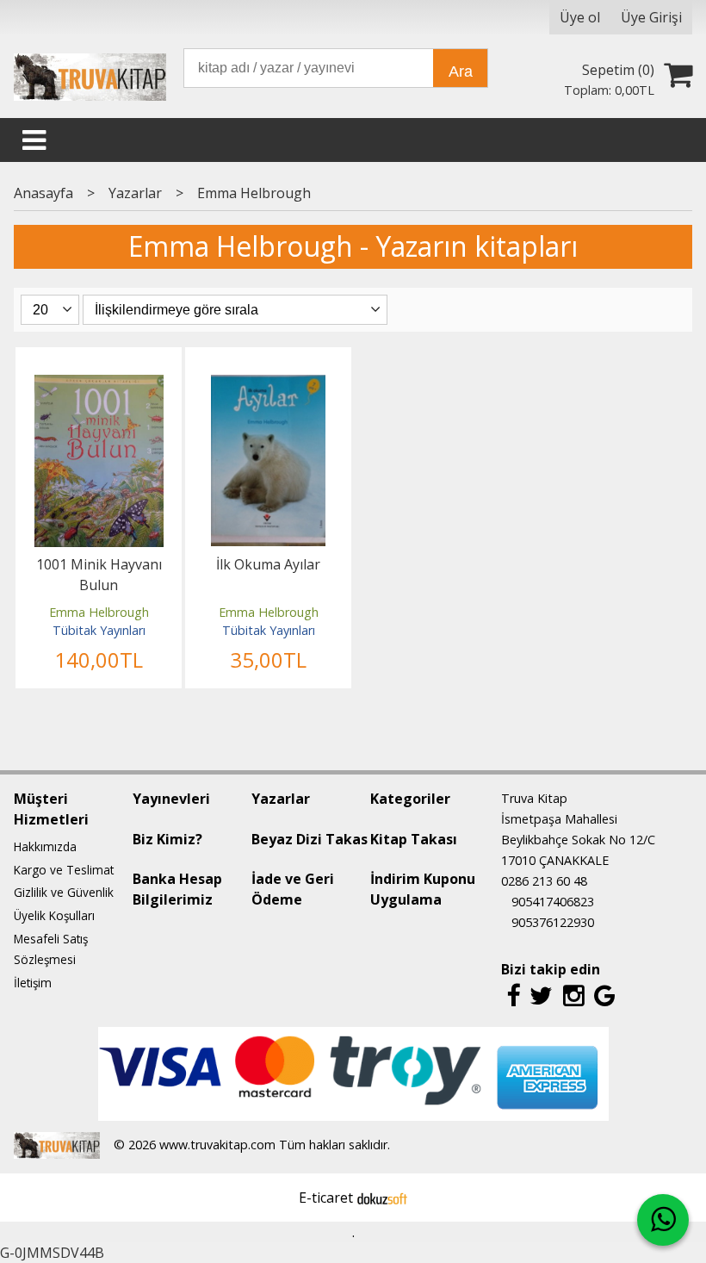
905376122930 (552, 922)
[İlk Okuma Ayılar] (268, 385)
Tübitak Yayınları (99, 630)
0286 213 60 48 (544, 881)
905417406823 (552, 901)
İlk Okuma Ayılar (268, 564)
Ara (461, 71)
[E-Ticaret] (382, 1197)
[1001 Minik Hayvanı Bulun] (99, 385)
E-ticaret (326, 1197)
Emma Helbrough (99, 612)
